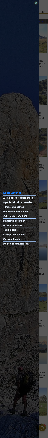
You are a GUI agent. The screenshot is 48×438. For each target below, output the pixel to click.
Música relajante (11, 239)
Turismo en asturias (13, 207)
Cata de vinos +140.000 (15, 216)
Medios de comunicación (16, 243)
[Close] (36, 3)
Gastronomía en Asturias (16, 211)
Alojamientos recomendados (18, 197)
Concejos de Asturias (14, 234)
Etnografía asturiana (14, 220)
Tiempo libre (9, 230)
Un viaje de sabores (13, 225)
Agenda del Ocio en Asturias (17, 202)
